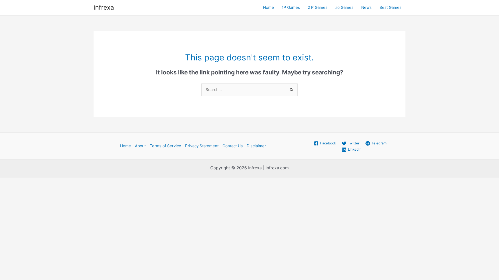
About (140, 145)
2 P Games (317, 7)
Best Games (390, 7)
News (366, 7)
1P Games (291, 7)
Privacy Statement (202, 145)
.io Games (344, 7)
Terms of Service (165, 145)
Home (268, 7)
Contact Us (232, 145)
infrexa (104, 7)
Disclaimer (256, 145)
